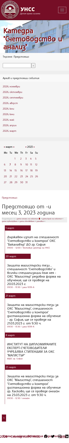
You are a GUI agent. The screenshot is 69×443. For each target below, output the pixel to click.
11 (31, 164)
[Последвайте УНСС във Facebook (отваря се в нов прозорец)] (45, 436)
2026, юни (8, 114)
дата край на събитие (52, 218)
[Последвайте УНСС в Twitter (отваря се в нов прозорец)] (52, 436)
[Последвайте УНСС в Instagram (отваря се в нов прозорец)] (59, 436)
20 (5, 176)
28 (11, 182)
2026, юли (8, 108)
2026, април (10, 125)
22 (16, 176)
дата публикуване (10, 221)
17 (26, 170)
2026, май (8, 119)
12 (36, 164)
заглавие (40, 221)
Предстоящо (9, 197)
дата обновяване (27, 221)
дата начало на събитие (27, 218)
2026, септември (13, 97)
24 (26, 176)
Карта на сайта (14, 436)
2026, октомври (12, 91)
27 (5, 182)
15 (16, 170)
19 (36, 170)
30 (21, 182)
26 (36, 176)
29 (16, 182)
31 (26, 182)
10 (26, 164)
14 (11, 170)
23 (21, 176)
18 (31, 170)
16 (21, 170)
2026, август (10, 103)
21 (11, 176)
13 (5, 170)
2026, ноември (11, 86)
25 (31, 176)
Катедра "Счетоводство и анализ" (32, 38)
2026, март (9, 130)
